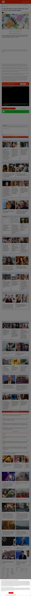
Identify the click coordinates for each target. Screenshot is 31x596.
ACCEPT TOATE (11, 592)
